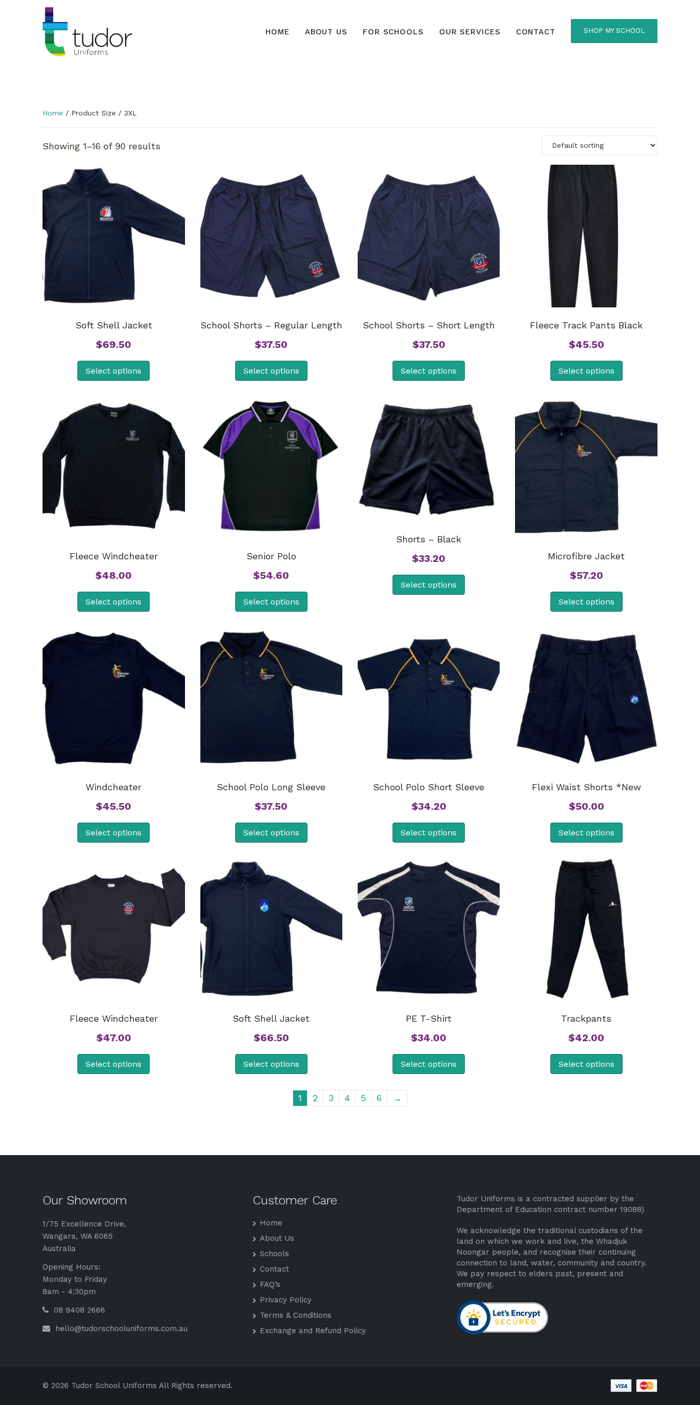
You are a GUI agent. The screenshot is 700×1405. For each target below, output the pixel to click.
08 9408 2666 (78, 1310)
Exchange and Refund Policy (313, 1330)
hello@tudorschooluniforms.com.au (120, 1328)
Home (277, 31)
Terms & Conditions (296, 1315)
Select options (113, 371)
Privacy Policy (286, 1299)
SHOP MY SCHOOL (614, 30)
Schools (274, 1253)
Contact (535, 31)
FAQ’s (270, 1284)
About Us (326, 31)
